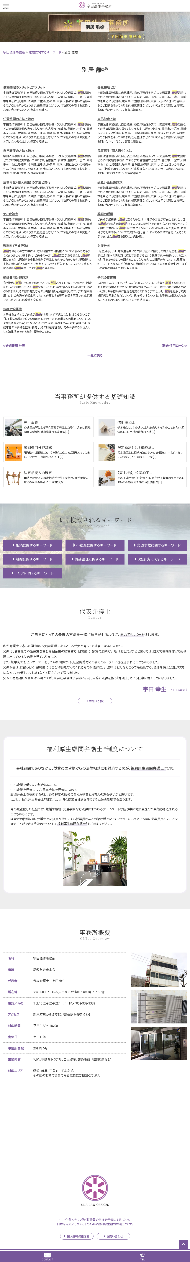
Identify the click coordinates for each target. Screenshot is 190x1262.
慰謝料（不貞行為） (16, 245)
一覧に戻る (95, 355)
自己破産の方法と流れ (18, 150)
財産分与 (103, 245)
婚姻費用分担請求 (15, 277)
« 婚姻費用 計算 (14, 345)
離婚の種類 (105, 213)
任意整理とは (106, 87)
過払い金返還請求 (109, 182)
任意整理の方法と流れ (18, 118)
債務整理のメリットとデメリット (24, 87)
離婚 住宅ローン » (174, 345)
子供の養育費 (106, 277)
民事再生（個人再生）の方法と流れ (26, 182)
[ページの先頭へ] (183, 1244)
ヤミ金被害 (10, 213)
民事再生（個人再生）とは (114, 150)
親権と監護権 (12, 308)
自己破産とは (106, 118)
